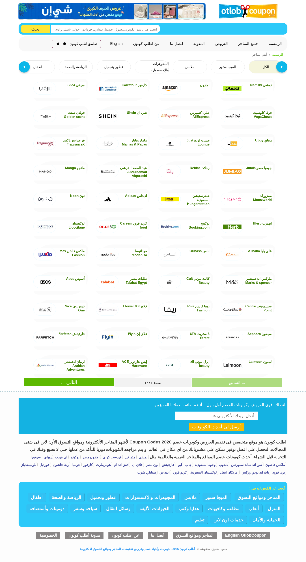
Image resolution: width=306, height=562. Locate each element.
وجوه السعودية (204, 465)
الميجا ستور (217, 497)
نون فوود (278, 472)
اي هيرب (60, 457)
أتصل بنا (157, 535)
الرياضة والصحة (66, 497)
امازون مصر (90, 457)
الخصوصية (48, 535)
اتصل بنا (176, 43)
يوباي (47, 457)
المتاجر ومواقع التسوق (259, 497)
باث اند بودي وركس (255, 472)
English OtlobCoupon (246, 535)
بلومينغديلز (28, 465)
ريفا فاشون (60, 465)
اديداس (164, 472)
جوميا (75, 465)
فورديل (44, 465)
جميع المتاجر (248, 43)
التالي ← (68, 382)
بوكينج (74, 457)
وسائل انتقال (118, 508)
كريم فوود (179, 472)
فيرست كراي (111, 457)
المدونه (199, 43)
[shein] (112, 11)
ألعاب (253, 508)
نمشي (142, 457)
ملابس (190, 497)
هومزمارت (103, 465)
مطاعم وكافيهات (223, 508)
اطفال (37, 497)
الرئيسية (275, 43)
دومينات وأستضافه (47, 508)
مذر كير (129, 457)
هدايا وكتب (189, 508)
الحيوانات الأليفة (155, 508)
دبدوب (223, 465)
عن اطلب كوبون (146, 43)
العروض (221, 43)
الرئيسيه (277, 54)
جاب (188, 465)
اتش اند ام (121, 465)
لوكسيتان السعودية (203, 472)
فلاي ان (136, 465)
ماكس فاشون (275, 465)
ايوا (179, 465)
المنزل (274, 508)
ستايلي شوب (146, 472)
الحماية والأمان (266, 519)
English (116, 43)
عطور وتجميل (103, 497)
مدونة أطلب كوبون (84, 535)
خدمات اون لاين (228, 519)
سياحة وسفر (85, 508)
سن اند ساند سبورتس (246, 465)
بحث (35, 29)
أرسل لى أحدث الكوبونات (216, 426)
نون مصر (151, 465)
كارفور (88, 465)
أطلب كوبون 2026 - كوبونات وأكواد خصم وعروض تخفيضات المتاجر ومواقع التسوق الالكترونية (137, 549)
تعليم (200, 519)
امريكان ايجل (228, 472)
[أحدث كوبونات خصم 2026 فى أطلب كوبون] (246, 10)
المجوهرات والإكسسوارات (150, 497)
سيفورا (36, 457)
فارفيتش (167, 465)
